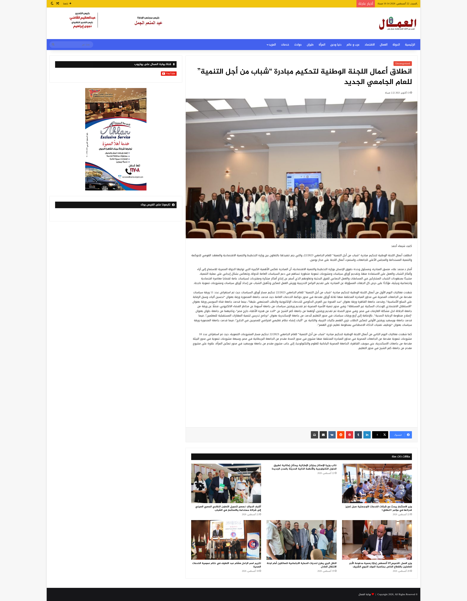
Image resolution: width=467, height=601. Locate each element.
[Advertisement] (301, 390)
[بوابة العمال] (398, 23)
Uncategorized (402, 63)
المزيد (272, 44)
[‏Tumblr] (358, 434)
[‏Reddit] (340, 434)
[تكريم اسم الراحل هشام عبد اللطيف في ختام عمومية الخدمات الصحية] (226, 540)
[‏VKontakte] (332, 434)
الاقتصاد (370, 44)
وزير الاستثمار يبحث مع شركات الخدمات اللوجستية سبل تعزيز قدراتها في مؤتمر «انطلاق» (379, 508)
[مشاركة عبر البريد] (323, 434)
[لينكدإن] (367, 434)
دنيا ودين (335, 44)
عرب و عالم (353, 44)
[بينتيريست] (349, 434)
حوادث (298, 44)
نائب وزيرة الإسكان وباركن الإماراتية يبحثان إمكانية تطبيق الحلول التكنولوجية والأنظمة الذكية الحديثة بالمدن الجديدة (304, 467)
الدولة (396, 44)
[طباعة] (314, 434)
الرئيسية (410, 44)
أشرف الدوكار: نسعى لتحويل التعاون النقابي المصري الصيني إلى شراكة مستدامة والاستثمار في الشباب (228, 508)
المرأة (322, 44)
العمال (383, 44)
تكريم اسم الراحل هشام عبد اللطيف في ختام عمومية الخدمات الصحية (226, 565)
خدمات (285, 44)
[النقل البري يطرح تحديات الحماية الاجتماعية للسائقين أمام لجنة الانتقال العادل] (301, 540)
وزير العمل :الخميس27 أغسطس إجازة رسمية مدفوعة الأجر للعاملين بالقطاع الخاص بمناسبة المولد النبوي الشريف (380, 565)
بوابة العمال (364, 594)
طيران (310, 44)
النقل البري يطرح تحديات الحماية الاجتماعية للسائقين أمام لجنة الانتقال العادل (302, 565)
